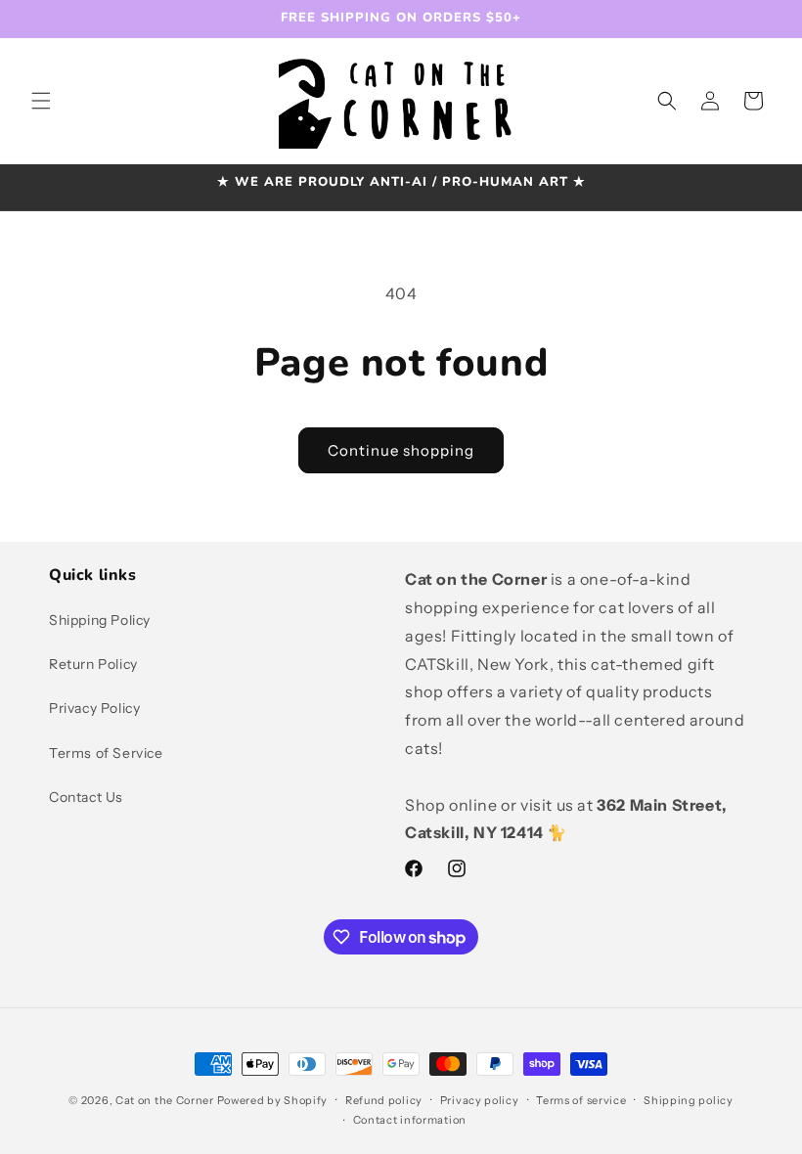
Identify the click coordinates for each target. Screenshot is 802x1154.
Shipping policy (689, 1100)
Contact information (410, 1120)
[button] (41, 100)
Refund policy (384, 1100)
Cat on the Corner (164, 1100)
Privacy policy (479, 1100)
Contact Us (86, 797)
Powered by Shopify (273, 1100)
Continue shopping (401, 450)
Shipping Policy (100, 620)
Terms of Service (106, 753)
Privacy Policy (94, 708)
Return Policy (93, 664)
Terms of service (581, 1100)
